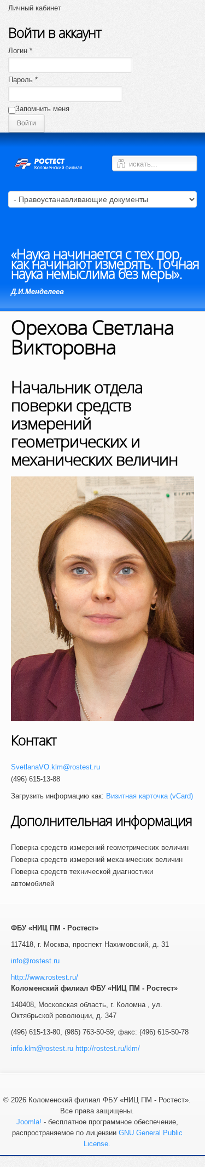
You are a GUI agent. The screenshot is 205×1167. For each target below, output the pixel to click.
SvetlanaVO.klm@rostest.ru (55, 767)
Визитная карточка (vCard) (149, 796)
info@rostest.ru (35, 961)
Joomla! (29, 1122)
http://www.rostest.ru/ (44, 977)
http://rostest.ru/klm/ (107, 1048)
